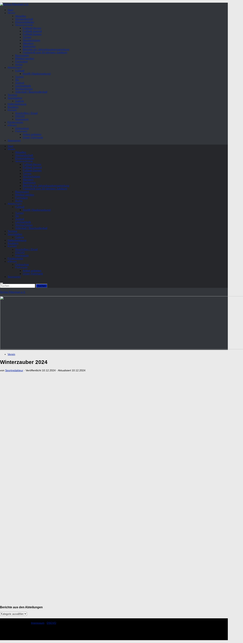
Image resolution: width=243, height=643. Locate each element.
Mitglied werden (24, 58)
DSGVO (20, 116)
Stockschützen (31, 40)
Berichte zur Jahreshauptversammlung (46, 49)
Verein (11, 354)
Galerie (19, 100)
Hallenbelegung (17, 103)
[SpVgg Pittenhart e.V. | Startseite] (14, 4)
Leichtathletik (23, 85)
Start (10, 9)
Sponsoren (14, 140)
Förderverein (15, 122)
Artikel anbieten (32, 134)
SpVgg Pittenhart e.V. (13, 292)
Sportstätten (15, 97)
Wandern (28, 43)
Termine (12, 94)
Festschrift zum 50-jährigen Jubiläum (45, 52)
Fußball (19, 70)
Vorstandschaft (24, 18)
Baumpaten (22, 55)
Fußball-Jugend (32, 31)
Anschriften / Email (26, 113)
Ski (17, 79)
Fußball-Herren (32, 28)
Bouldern (13, 107)
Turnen (27, 37)
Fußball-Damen (32, 34)
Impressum (22, 119)
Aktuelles (20, 15)
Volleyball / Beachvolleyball (31, 91)
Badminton (29, 46)
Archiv (19, 64)
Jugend (19, 82)
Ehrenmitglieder (24, 22)
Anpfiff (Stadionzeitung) (37, 73)
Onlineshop (22, 128)
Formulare (21, 61)
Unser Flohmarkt (33, 137)
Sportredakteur (14, 370)
